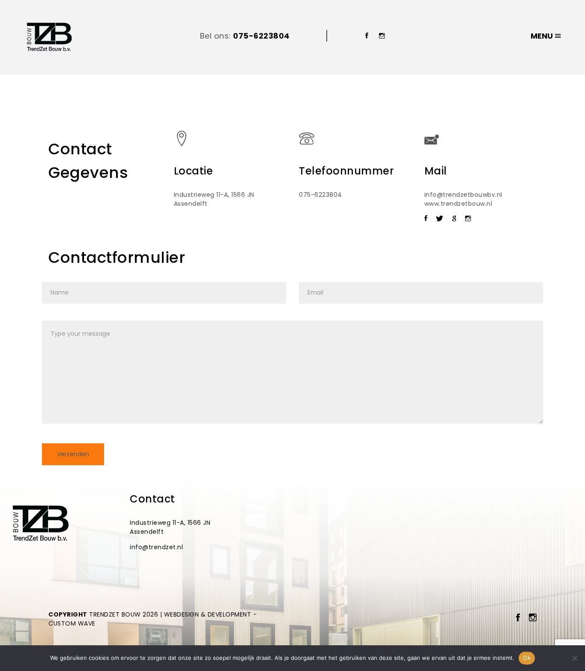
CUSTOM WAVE (72, 623)
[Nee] (574, 658)
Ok (527, 657)
